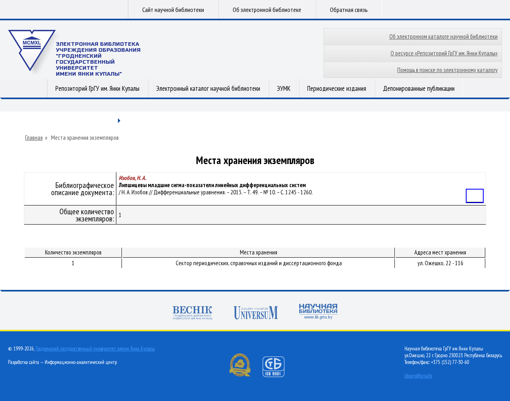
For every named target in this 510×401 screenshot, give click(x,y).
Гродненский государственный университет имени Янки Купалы (95, 348)
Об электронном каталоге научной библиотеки (443, 36)
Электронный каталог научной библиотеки (208, 88)
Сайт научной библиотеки (173, 10)
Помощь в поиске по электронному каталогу (447, 70)
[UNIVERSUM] (255, 313)
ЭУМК (283, 88)
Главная (34, 138)
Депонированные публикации (419, 88)
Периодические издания (336, 88)
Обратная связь (349, 10)
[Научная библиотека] (318, 312)
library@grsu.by (418, 375)
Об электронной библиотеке (267, 10)
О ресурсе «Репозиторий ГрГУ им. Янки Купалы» (444, 53)
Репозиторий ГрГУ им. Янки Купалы (97, 88)
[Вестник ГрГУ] (192, 313)
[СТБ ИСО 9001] (278, 375)
